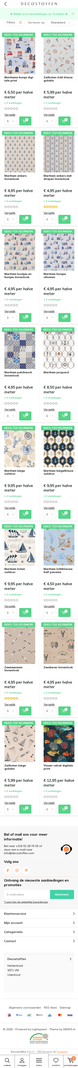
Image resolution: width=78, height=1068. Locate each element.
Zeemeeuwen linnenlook (13, 668)
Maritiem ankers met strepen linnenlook (58, 177)
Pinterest (26, 870)
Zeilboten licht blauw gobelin (58, 79)
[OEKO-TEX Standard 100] (39, 1038)
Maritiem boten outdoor (14, 570)
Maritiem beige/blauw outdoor (58, 472)
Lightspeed (39, 1029)
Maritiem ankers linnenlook (15, 177)
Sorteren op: (36, 22)
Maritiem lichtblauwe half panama (58, 570)
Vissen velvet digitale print (58, 767)
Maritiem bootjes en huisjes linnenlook (18, 275)
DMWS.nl (69, 1029)
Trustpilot (61, 1051)
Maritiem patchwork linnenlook (18, 374)
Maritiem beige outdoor (14, 472)
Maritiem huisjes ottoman (55, 275)
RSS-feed (50, 1007)
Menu (39, 1065)
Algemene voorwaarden (25, 1007)
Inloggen (22, 1065)
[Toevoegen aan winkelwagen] (25, 120)
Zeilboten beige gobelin (15, 767)
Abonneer (62, 894)
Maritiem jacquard (56, 372)
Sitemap (65, 1007)
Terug (5, 4)
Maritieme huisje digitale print (19, 79)
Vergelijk (9, 114)
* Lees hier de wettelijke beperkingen (26, 901)
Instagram (17, 870)
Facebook (8, 870)
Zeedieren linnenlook (58, 667)
